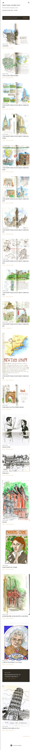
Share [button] (3, 47)
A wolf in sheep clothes (12, 662)
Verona (5, 473)
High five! (6, 447)
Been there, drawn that (11, 5)
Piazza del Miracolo (10, 728)
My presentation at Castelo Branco (13, 675)
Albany (5, 46)
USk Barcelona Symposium (13, 407)
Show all (25, 17)
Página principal (7, 10)
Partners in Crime (9, 567)
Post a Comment (9, 47)
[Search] (29, 2)
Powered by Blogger (17, 745)
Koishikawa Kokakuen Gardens (15, 616)
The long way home (10, 76)
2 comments (8, 328)
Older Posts (26, 736)
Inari (4, 522)
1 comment (8, 409)
